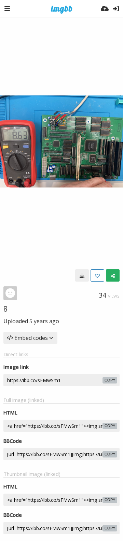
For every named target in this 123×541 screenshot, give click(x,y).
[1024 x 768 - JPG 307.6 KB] (82, 275)
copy (110, 380)
